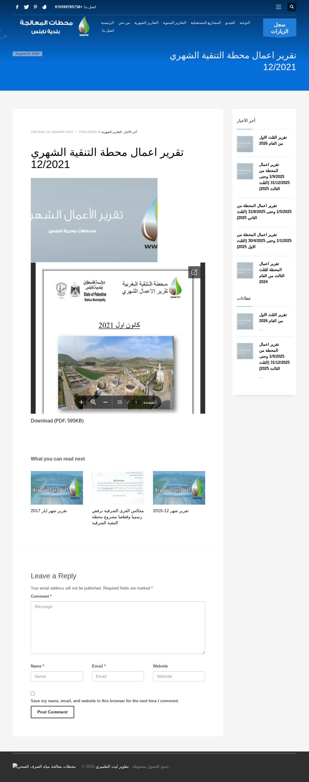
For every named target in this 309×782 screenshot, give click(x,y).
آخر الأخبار (130, 132)
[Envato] (44, 6)
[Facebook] (17, 6)
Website (160, 666)
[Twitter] (26, 6)
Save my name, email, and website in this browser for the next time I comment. (105, 701)
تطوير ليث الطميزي (112, 766)
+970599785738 (68, 7)
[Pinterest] (35, 6)
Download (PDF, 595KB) (57, 420)
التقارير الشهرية (111, 132)
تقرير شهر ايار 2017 (49, 510)
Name (37, 666)
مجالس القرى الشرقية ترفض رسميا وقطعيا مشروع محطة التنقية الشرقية (118, 516)
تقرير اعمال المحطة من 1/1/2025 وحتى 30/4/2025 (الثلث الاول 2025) (264, 240)
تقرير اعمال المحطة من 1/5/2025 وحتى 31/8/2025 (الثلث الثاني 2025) (264, 211)
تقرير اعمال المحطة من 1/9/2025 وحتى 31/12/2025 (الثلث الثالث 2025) (274, 176)
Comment (41, 596)
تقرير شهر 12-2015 (171, 510)
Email (99, 666)
